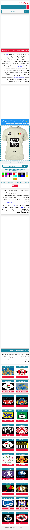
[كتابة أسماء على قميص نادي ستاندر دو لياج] (22, 492)
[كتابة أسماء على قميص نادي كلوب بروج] (8, 521)
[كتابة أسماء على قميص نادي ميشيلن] (22, 462)
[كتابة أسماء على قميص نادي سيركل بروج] (22, 419)
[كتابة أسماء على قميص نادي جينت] (22, 477)
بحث (26, 11)
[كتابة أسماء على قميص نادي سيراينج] (22, 375)
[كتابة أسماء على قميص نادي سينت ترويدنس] (8, 419)
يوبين (6, 54)
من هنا (8, 123)
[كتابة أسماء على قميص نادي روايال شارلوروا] (22, 448)
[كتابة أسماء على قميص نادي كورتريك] (22, 433)
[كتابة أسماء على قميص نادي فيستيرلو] (8, 375)
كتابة (25, 166)
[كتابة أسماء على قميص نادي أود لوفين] (8, 389)
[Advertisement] (15, 31)
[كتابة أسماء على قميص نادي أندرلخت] (22, 506)
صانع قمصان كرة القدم (18, 77)
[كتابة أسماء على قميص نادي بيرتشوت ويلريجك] (8, 477)
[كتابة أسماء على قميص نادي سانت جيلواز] (22, 389)
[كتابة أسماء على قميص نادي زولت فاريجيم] (8, 462)
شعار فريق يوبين (21, 66)
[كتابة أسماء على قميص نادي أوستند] (8, 492)
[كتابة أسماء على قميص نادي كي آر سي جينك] (8, 506)
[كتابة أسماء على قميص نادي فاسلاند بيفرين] (22, 404)
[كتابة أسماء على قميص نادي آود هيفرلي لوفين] (8, 448)
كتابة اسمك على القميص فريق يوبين (16, 202)
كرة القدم (22, 2)
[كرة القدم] (27, 7)
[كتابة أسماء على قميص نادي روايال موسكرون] (8, 404)
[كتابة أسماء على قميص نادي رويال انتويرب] (22, 521)
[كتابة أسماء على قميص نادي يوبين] (8, 433)
